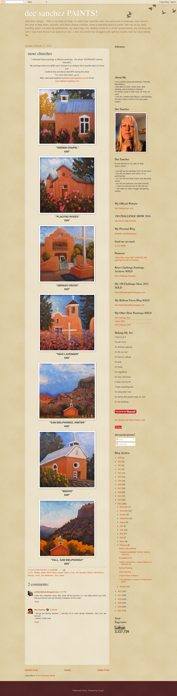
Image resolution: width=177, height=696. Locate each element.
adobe (43, 573)
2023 (120, 465)
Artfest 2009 (120, 321)
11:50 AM (53, 610)
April (122, 538)
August (123, 522)
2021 (120, 473)
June (122, 530)
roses (37, 575)
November (124, 511)
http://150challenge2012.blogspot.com (130, 292)
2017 (120, 488)
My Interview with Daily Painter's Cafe (130, 420)
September (124, 518)
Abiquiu (37, 573)
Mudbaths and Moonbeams (125, 234)
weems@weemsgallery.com (67, 80)
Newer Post (31, 670)
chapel (60, 573)
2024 (120, 462)
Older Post (103, 670)
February (123, 545)
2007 (120, 611)
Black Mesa (52, 573)
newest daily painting (127, 548)
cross (73, 573)
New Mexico (99, 573)
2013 (120, 504)
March (122, 541)
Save (119, 427)
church (66, 573)
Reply (36, 602)
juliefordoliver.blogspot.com (46, 592)
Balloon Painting (125, 568)
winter (61, 575)
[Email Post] (63, 570)
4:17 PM (63, 592)
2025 (120, 458)
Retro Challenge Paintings (125, 276)
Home (67, 670)
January (123, 587)
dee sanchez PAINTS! (61, 12)
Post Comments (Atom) (45, 676)
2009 (120, 603)
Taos (56, 575)
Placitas (31, 575)
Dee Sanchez (39, 610)
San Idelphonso (47, 575)
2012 (120, 591)
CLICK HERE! (120, 246)
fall (77, 573)
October (123, 515)
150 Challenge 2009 (123, 325)
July (122, 526)
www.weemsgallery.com (76, 77)
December (124, 507)
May (122, 534)
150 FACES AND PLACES (125, 221)
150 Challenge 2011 (122, 318)
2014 (120, 500)
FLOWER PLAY (125, 558)
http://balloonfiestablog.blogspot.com (129, 305)
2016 (120, 492)
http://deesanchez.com (124, 208)
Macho (90, 573)
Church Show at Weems (129, 576)
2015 (120, 496)
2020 (120, 477)
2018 (120, 484)
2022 (120, 469)
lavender (83, 573)
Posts (120, 439)
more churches (125, 572)
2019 (120, 481)
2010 (120, 599)
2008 (120, 607)
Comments (122, 444)
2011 (120, 595)
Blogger (101, 690)
